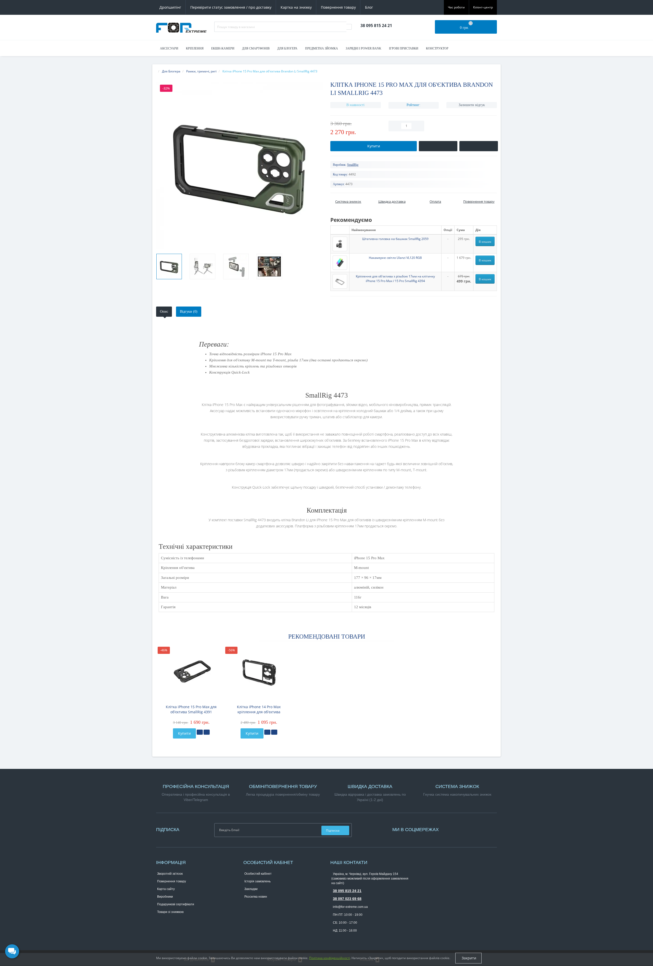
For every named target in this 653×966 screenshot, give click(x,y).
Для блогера (287, 48)
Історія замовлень (257, 881)
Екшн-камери (222, 48)
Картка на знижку (296, 7)
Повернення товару (338, 7)
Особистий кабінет (258, 873)
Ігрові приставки (403, 48)
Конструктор (437, 48)
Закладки (251, 889)
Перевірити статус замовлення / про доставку (230, 7)
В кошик (485, 241)
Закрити (468, 958)
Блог (369, 7)
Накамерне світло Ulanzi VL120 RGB (395, 258)
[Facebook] (447, 829)
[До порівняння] (207, 732)
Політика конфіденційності (329, 958)
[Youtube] (452, 829)
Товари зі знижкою (170, 912)
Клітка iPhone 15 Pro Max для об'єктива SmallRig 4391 (191, 709)
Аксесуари (169, 48)
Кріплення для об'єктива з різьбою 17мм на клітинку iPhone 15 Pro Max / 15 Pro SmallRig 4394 (395, 278)
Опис (164, 311)
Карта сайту (166, 889)
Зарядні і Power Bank (363, 48)
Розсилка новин (255, 896)
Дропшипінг (170, 7)
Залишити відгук (472, 105)
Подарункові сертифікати (175, 904)
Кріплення (195, 48)
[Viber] (342, 938)
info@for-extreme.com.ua (350, 907)
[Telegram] (333, 938)
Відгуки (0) (188, 311)
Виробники (165, 896)
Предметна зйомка (321, 48)
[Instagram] (450, 829)
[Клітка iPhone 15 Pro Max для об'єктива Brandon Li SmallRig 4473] (169, 266)
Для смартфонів (256, 48)
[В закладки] (200, 732)
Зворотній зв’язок (170, 873)
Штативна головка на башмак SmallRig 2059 (395, 239)
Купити (184, 733)
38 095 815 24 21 (347, 891)
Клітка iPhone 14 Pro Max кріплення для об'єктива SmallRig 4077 (259, 709)
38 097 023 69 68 (347, 899)
